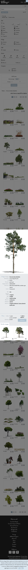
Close (21, 568)
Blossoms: (7, 300)
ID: (8, 280)
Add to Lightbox (22, 316)
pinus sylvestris (22, 303)
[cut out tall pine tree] (7, 332)
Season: (7, 298)
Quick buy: (7, 319)
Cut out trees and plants (15, 277)
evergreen (12, 294)
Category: (7, 276)
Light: (8, 296)
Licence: (7, 289)
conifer (11, 305)
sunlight (11, 296)
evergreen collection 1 (14, 303)
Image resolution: (5, 283)
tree (10, 292)
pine (14, 305)
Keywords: (7, 303)
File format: (6, 285)
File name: (7, 282)
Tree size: (7, 293)
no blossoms (12, 300)
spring (14, 298)
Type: (8, 291)
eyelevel (11, 301)
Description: (6, 278)
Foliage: (7, 294)
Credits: (7, 316)
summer (11, 298)
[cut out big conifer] (20, 332)
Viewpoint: (7, 301)
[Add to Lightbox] (13, 339)
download (22, 320)
